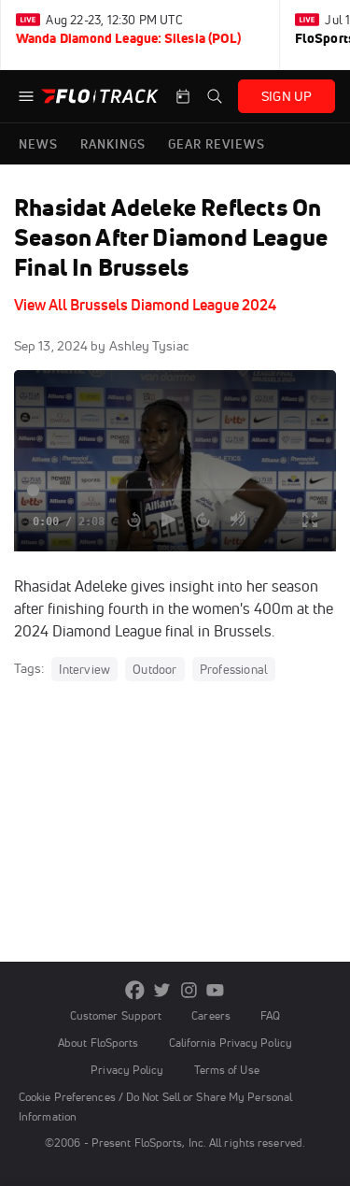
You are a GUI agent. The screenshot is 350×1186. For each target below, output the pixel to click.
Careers (211, 1015)
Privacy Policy (127, 1070)
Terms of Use (226, 1070)
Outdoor (154, 669)
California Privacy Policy (230, 1043)
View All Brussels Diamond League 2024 (145, 304)
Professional (234, 669)
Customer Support (116, 1015)
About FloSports (98, 1043)
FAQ (270, 1015)
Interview (84, 669)
